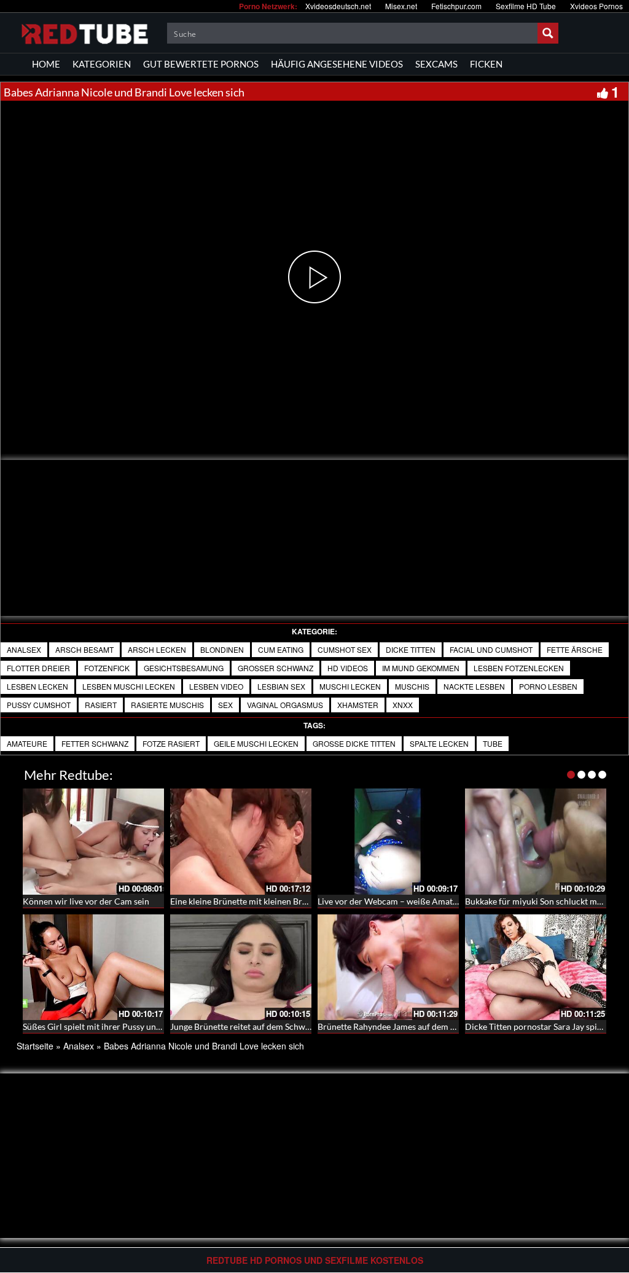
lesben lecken (37, 686)
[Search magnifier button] (547, 33)
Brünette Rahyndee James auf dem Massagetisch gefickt (423, 1026)
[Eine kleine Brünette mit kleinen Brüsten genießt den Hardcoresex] (240, 841)
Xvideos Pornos (596, 5)
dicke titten (411, 649)
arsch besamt (84, 649)
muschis (412, 686)
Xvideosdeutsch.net (338, 5)
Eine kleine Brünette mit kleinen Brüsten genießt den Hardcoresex (295, 901)
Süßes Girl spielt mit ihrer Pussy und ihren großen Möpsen (134, 1026)
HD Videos (347, 668)
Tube (492, 743)
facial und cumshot (491, 649)
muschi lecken (350, 686)
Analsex (24, 649)
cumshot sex (345, 649)
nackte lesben (474, 686)
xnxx (403, 704)
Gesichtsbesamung (184, 668)
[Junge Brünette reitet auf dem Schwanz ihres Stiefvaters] (240, 967)
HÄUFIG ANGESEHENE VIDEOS (337, 63)
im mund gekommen (420, 668)
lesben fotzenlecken (519, 668)
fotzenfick (107, 668)
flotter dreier (38, 668)
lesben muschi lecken (128, 686)
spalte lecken (439, 743)
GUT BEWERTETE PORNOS (201, 63)
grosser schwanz (275, 668)
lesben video (216, 686)
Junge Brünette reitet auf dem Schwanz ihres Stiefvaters (275, 1026)
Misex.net (401, 5)
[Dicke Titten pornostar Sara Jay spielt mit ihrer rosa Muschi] (535, 967)
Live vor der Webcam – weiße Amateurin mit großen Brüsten (433, 901)
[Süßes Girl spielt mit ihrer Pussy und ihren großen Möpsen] (93, 967)
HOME (46, 63)
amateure (27, 743)
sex (225, 704)
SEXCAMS (436, 63)
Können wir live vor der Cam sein (86, 901)
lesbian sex (281, 686)
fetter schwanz (94, 743)
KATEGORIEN (101, 63)
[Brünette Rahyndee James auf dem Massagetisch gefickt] (388, 967)
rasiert (101, 704)
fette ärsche (575, 649)
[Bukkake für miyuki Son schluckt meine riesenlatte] (535, 841)
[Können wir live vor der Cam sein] (93, 841)
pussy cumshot (39, 704)
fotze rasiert (171, 743)
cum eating (280, 649)
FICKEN (486, 63)
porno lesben (548, 686)
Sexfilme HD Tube (526, 5)
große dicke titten (354, 743)
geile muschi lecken (256, 743)
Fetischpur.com (456, 5)
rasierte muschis (167, 704)
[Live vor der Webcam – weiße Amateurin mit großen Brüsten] (388, 841)
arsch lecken (157, 649)
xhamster (357, 704)
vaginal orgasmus (285, 704)
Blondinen (222, 649)
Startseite (35, 1046)
